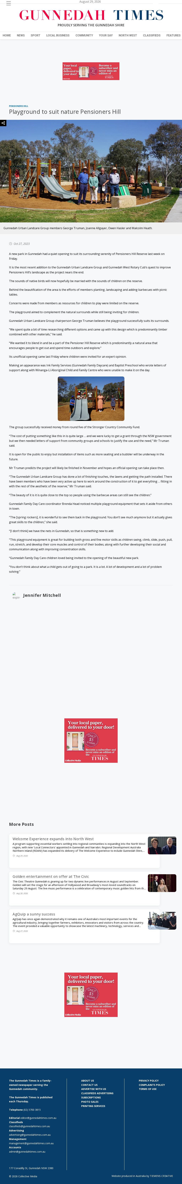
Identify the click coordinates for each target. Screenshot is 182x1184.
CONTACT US (89, 1085)
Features (174, 35)
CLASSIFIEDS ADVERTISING (97, 1093)
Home (7, 35)
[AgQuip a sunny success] (162, 929)
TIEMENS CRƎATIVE (161, 1176)
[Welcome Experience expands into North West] (162, 853)
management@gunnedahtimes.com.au (31, 1143)
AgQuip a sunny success (34, 914)
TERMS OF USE (148, 1089)
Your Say (106, 35)
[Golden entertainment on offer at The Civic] (162, 891)
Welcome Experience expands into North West (53, 838)
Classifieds (151, 35)
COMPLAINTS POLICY (152, 1085)
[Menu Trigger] (9, 3)
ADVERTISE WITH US (93, 1089)
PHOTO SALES (89, 1101)
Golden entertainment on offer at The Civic (51, 876)
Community (84, 35)
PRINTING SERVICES (93, 1106)
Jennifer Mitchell (42, 595)
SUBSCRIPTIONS (91, 1097)
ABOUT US (87, 1080)
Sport (35, 35)
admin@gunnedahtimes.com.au (27, 1151)
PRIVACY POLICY (149, 1080)
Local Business (57, 35)
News (21, 35)
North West (128, 35)
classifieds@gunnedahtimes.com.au (29, 1126)
